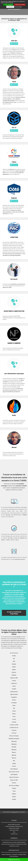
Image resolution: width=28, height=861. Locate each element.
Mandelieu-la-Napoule (14, 738)
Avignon (14, 666)
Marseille (14, 746)
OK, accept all (8, 4)
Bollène (14, 669)
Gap (14, 708)
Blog (14, 832)
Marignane (14, 744)
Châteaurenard (14, 691)
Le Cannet (14, 730)
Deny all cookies (20, 4)
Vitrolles (14, 799)
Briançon (14, 672)
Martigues (14, 749)
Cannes (14, 680)
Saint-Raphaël (14, 774)
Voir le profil (14, 43)
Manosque (14, 741)
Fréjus (14, 705)
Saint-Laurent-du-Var (14, 771)
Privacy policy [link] (18, 6)
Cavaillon (14, 688)
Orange (14, 763)
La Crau (14, 719)
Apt (14, 658)
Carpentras (14, 683)
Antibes (14, 655)
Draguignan (14, 697)
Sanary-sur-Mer (14, 780)
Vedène (14, 796)
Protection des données (14, 828)
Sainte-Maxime (14, 769)
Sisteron (14, 782)
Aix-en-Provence (14, 653)
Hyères (14, 713)
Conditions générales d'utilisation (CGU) (14, 826)
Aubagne (14, 664)
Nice (14, 760)
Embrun (14, 700)
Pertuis (14, 766)
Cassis (14, 686)
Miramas (14, 755)
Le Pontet (14, 733)
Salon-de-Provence (14, 777)
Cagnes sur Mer (14, 677)
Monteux (14, 758)
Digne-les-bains (14, 694)
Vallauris (14, 793)
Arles (14, 661)
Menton (14, 752)
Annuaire (10, 824)
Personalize (10, 6)
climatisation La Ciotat (14, 846)
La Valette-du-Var (14, 727)
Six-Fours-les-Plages (14, 785)
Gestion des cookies (14, 830)
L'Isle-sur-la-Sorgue (14, 735)
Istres (14, 716)
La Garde (14, 722)
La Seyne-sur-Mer (14, 724)
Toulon (14, 791)
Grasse (14, 711)
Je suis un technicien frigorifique (14, 613)
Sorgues (14, 788)
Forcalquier (14, 702)
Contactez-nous (14, 833)
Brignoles (14, 675)
